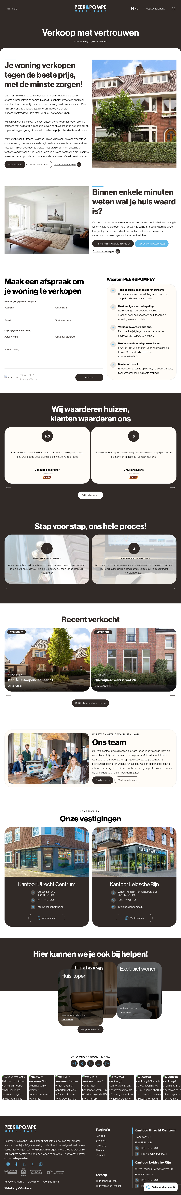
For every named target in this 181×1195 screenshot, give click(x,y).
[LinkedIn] (90, 1063)
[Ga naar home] (90, 8)
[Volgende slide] (172, 488)
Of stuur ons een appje (65, 164)
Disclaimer (34, 1181)
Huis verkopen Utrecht (108, 1186)
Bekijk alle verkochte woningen (90, 703)
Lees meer (67, 1019)
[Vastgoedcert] (55, 1172)
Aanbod (100, 1135)
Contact (100, 1155)
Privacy (24, 379)
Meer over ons (15, 164)
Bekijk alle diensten (90, 1029)
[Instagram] (74, 1063)
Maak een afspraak (155, 8)
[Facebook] (82, 1063)
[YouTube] (98, 1063)
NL (136, 8)
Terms (33, 379)
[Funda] (36, 1172)
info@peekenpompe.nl (50, 907)
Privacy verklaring (14, 1181)
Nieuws (100, 1150)
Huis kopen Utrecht (107, 1181)
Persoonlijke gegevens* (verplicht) (21, 301)
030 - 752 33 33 (46, 900)
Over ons (101, 1145)
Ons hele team (103, 780)
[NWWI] (11, 1172)
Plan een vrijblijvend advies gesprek (113, 243)
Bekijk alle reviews (90, 495)
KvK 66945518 (51, 1181)
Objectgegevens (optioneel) (18, 330)
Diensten (101, 1140)
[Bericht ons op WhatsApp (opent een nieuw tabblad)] (173, 9)
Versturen (89, 377)
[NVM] (23, 1172)
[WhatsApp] (106, 1063)
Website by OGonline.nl (18, 1188)
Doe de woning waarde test (151, 243)
